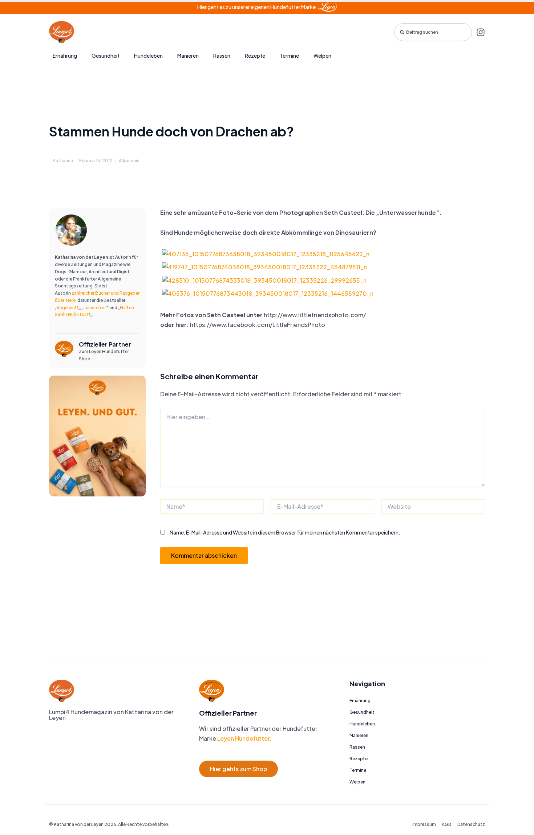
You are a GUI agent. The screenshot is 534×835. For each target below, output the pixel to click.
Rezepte (255, 55)
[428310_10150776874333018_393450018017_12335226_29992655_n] (264, 279)
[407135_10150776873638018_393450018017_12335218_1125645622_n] (265, 253)
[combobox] (433, 32)
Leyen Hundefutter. (243, 738)
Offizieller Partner (105, 344)
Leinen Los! (95, 307)
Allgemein (129, 160)
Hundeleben (148, 55)
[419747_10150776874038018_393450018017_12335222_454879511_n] (264, 266)
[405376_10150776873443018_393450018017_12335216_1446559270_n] (267, 293)
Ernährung (65, 55)
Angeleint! (67, 307)
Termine (289, 55)
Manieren (188, 55)
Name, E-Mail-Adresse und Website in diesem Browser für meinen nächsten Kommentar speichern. (285, 532)
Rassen (221, 55)
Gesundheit (106, 55)
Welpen (322, 55)
